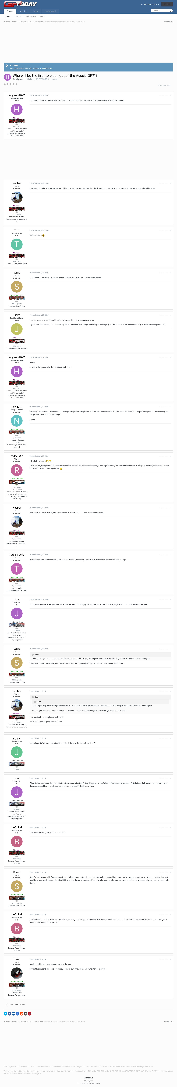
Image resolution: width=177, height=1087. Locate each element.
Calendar (18, 16)
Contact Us (88, 1078)
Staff (42, 16)
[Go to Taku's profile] (17, 973)
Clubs (35, 11)
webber (16, 183)
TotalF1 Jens (16, 554)
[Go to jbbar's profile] (17, 613)
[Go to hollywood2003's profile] (7, 77)
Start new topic (164, 85)
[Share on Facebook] (9, 1014)
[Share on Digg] (13, 1014)
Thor (16, 230)
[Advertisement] (88, 44)
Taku (16, 959)
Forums (7, 16)
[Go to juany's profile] (17, 329)
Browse (10, 11)
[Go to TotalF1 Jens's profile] (17, 569)
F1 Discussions (51, 79)
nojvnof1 (17, 406)
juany (17, 315)
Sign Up (167, 4)
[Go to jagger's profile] (17, 752)
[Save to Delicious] (17, 1014)
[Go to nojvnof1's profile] (17, 421)
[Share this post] (170, 95)
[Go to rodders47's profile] (17, 470)
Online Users (31, 16)
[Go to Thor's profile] (17, 244)
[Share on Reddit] (21, 1014)
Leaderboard (50, 11)
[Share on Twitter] (5, 1014)
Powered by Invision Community (88, 1083)
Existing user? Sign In (149, 4)
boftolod (17, 827)
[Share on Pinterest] (29, 1014)
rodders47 (17, 456)
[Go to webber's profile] (17, 197)
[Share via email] (25, 1014)
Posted (39, 95)
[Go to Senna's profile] (17, 287)
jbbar (17, 599)
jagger (16, 738)
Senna (16, 272)
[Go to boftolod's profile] (17, 841)
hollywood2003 (21, 79)
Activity (23, 11)
